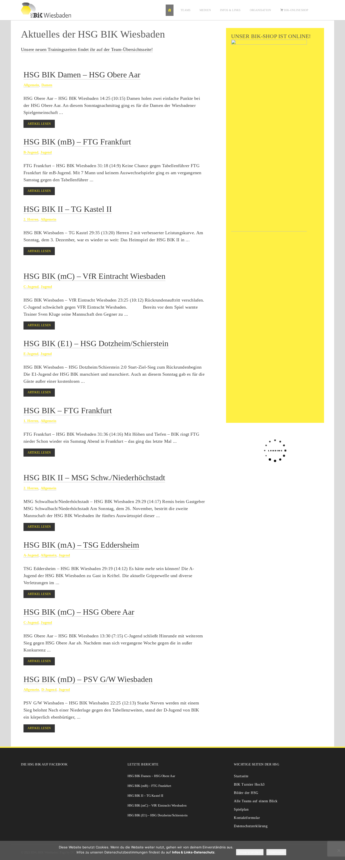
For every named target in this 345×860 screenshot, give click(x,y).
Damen (47, 85)
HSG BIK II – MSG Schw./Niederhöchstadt (94, 477)
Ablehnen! (276, 852)
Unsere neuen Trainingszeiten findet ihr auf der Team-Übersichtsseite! (87, 49)
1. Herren (30, 421)
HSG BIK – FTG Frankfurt (67, 410)
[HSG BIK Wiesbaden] (48, 10)
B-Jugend (30, 152)
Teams (185, 10)
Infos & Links (230, 10)
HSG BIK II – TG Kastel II (67, 209)
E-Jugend (30, 354)
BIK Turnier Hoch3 (249, 784)
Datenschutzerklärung (250, 826)
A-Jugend (31, 555)
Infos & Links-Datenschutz (193, 852)
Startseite (241, 776)
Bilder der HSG (246, 793)
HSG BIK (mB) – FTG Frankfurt (77, 141)
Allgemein (31, 85)
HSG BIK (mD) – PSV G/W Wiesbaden (88, 679)
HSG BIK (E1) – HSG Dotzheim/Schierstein (95, 343)
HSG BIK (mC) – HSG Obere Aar (78, 611)
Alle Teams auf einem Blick (256, 801)
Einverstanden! (250, 852)
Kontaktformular (247, 818)
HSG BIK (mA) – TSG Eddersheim (81, 544)
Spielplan (241, 809)
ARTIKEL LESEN (39, 124)
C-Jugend (31, 287)
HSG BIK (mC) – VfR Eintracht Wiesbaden (94, 276)
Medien (205, 10)
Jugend (46, 152)
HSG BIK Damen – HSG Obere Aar (81, 74)
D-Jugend (49, 690)
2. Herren (30, 219)
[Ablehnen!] (338, 850)
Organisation (260, 10)
